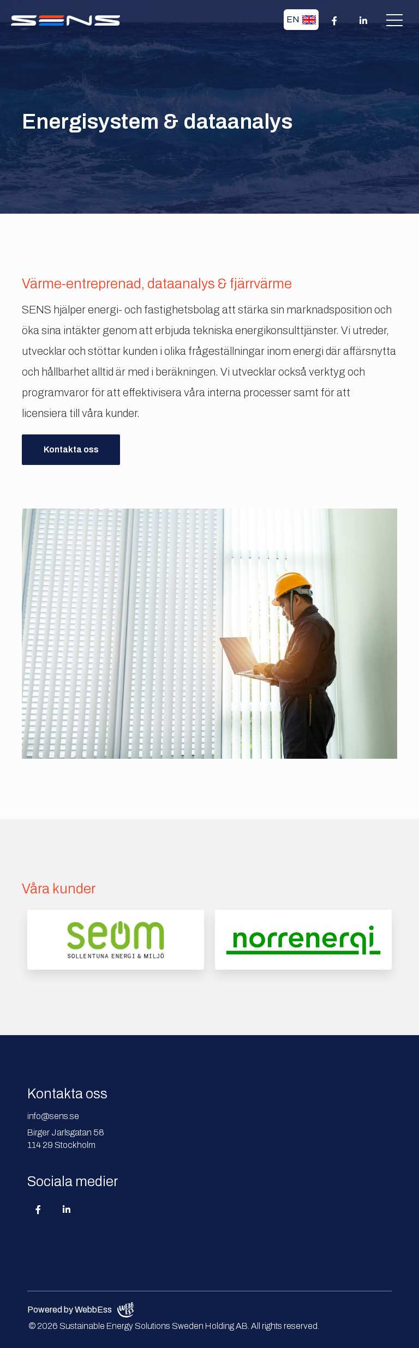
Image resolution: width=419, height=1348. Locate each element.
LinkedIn (66, 1209)
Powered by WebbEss (69, 1309)
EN (293, 19)
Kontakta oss (71, 449)
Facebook (38, 1209)
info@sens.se (53, 1116)
